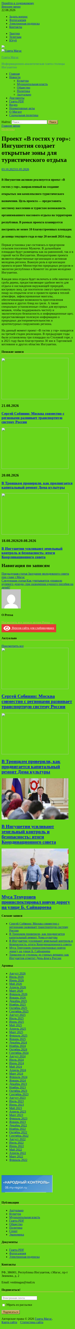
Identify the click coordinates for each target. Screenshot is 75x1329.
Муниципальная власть (32, 84)
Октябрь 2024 (18, 1049)
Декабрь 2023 (18, 1084)
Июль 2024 (16, 1059)
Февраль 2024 (18, 1077)
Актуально (24, 94)
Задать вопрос (18, 16)
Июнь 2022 (16, 1146)
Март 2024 (16, 1073)
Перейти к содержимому (18, 3)
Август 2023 (17, 1097)
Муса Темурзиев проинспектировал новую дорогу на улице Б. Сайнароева (36, 902)
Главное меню (11, 125)
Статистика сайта (31, 1322)
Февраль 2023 (18, 1118)
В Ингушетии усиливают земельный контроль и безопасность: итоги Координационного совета (32, 553)
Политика (23, 91)
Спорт (13, 1231)
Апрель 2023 (17, 1111)
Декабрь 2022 (18, 1125)
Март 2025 (16, 1032)
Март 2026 (16, 990)
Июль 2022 (16, 1142)
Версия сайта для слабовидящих (32, 628)
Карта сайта (9, 1322)
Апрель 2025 (17, 1028)
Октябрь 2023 (18, 1090)
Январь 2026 (17, 997)
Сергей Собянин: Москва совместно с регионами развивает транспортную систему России (33, 417)
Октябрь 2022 (18, 1132)
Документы (16, 98)
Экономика (16, 1234)
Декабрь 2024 (18, 1042)
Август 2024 (17, 1056)
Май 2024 (15, 1066)
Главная (14, 73)
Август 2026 (17, 973)
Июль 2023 (16, 1101)
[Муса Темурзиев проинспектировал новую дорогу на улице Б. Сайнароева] (35, 888)
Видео (13, 104)
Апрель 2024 (17, 1070)
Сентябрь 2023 (18, 1094)
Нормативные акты (22, 108)
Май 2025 (15, 1025)
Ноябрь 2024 (17, 1046)
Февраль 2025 (18, 1035)
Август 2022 (17, 1139)
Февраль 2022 (18, 1160)
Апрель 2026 (17, 987)
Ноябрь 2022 (17, 1128)
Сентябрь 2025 (18, 1011)
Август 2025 (17, 1015)
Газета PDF (16, 101)
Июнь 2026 (16, 980)
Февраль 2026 (18, 994)
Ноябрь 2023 (17, 1087)
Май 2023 (15, 1108)
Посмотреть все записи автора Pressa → (28, 622)
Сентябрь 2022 (18, 1135)
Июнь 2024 (16, 1063)
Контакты (15, 27)
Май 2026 (15, 983)
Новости (15, 77)
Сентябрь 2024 (18, 1052)
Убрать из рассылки (18, 1304)
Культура (23, 80)
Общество (23, 87)
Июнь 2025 (16, 1021)
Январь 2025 (17, 1039)
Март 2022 (16, 1156)
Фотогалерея (17, 20)
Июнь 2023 (16, 1104)
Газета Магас (10, 57)
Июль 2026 (16, 977)
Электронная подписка (24, 23)
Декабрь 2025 (18, 1001)
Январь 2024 (17, 1080)
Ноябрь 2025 (17, 1004)
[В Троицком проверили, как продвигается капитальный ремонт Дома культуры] (35, 467)
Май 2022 (15, 1149)
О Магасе (15, 111)
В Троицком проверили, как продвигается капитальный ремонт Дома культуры (37, 485)
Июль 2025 (16, 1018)
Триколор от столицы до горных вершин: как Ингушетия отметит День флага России (39, 956)
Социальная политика (23, 115)
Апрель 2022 (17, 1153)
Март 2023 (16, 1115)
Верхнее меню (11, 6)
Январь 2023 (17, 1122)
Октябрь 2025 (18, 1008)
